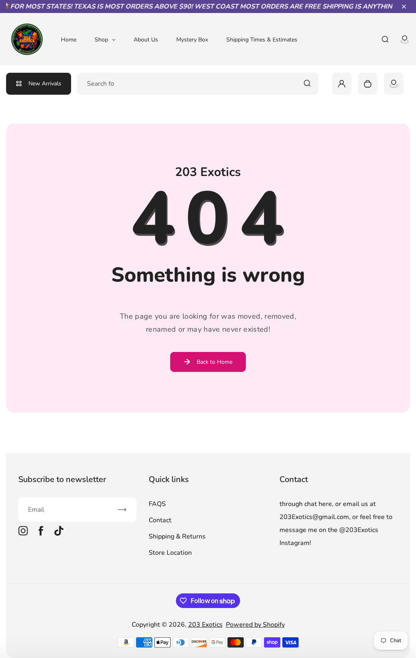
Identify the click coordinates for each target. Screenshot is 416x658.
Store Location (170, 552)
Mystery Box (192, 39)
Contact (160, 520)
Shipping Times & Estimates (261, 39)
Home (68, 39)
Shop (101, 39)
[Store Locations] (393, 84)
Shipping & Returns (177, 536)
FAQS (157, 503)
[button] (404, 6)
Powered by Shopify (255, 624)
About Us (146, 39)
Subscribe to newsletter (62, 479)
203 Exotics (205, 624)
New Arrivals (44, 83)
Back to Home (214, 362)
